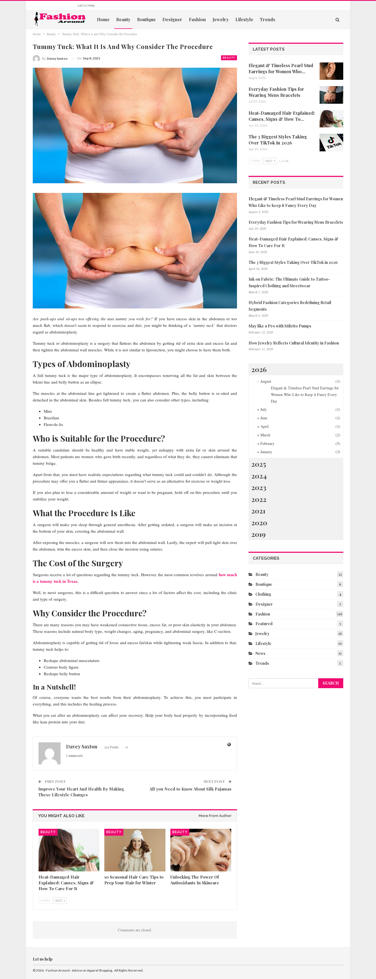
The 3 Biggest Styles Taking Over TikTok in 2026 (293, 262)
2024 (259, 475)
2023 (258, 487)
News (260, 653)
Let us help (86, 5)
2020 (259, 522)
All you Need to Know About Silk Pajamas (190, 789)
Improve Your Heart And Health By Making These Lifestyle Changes (81, 791)
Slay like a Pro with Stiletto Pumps (280, 326)
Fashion (197, 19)
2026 (259, 369)
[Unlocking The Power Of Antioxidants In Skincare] (200, 850)
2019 (258, 533)
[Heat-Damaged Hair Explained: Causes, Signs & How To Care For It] (69, 850)
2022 (258, 499)
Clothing (263, 594)
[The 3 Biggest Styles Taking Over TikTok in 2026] (331, 142)
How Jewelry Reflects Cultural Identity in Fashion (294, 343)
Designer (172, 19)
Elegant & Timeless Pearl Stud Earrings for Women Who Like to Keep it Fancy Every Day (305, 394)
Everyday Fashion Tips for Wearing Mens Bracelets (296, 222)
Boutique (146, 19)
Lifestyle (244, 19)
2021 (258, 510)
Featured (264, 623)
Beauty (123, 19)
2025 (258, 463)
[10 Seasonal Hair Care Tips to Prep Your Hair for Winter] (134, 850)
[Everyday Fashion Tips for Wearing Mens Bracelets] (331, 95)
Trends (267, 19)
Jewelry (220, 19)
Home (103, 19)
